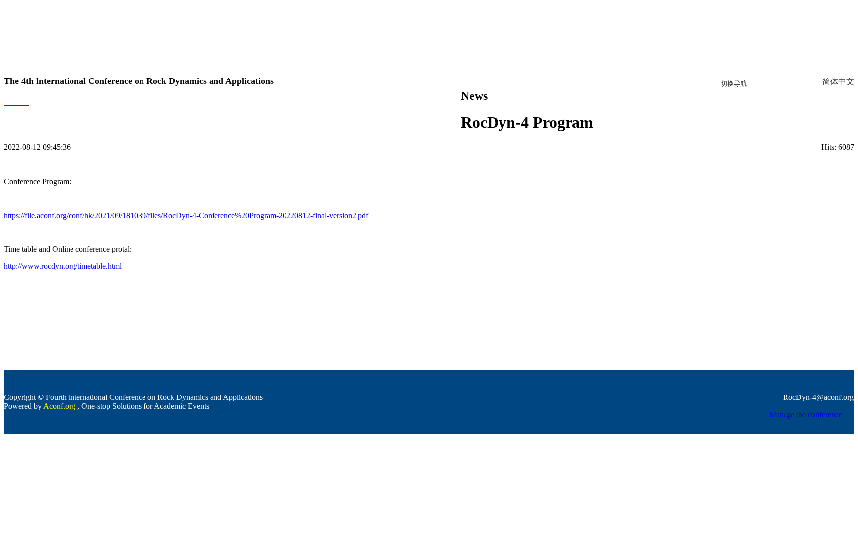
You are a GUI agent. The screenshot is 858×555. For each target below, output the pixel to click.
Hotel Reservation (276, 112)
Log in (793, 87)
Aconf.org (59, 406)
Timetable (143, 112)
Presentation (387, 112)
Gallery (446, 112)
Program (109, 112)
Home (36, 112)
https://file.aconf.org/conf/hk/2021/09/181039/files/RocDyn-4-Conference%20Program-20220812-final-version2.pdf (186, 215)
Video (420, 112)
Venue (319, 112)
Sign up (766, 87)
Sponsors (348, 112)
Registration (224, 112)
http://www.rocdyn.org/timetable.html (63, 266)
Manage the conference (805, 414)
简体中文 (838, 82)
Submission (182, 112)
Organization (71, 112)
